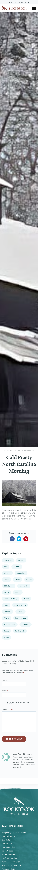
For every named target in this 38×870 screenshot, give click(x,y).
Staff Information (9, 858)
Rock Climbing (20, 618)
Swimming (25, 624)
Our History (7, 840)
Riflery (6, 618)
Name (5, 680)
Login (27, 2)
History (17, 592)
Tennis (6, 631)
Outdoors (7, 612)
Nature (26, 599)
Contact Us (19, 2)
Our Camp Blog (8, 847)
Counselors (21, 573)
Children (7, 573)
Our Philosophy (8, 836)
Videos (6, 637)
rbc (33, 450)
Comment (7, 710)
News (6, 605)
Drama (17, 579)
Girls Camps (8, 586)
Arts (5, 567)
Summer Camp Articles (12, 865)
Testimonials (20, 631)
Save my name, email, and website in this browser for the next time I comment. (19, 702)
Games (29, 579)
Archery (21, 560)
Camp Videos (7, 851)
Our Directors (7, 843)
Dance (6, 579)
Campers (17, 567)
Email (5, 691)
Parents (20, 612)
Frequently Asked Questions (14, 833)
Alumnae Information (11, 862)
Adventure (8, 560)
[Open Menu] (34, 8)
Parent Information (10, 854)
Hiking (6, 592)
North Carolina (24, 450)
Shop (11, 2)
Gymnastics (23, 586)
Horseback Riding (10, 599)
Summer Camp (9, 624)
